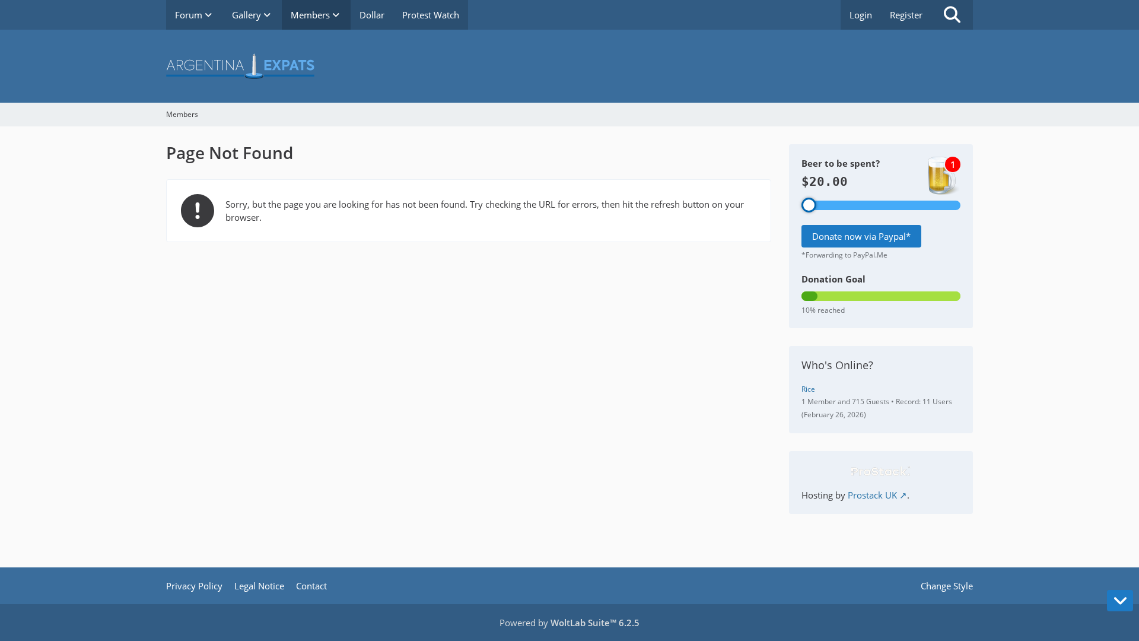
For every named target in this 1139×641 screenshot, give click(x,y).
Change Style (947, 586)
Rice (808, 389)
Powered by (569, 623)
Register (906, 15)
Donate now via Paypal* (861, 236)
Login (861, 15)
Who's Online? (837, 365)
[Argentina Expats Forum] (569, 66)
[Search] (952, 15)
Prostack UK (872, 495)
